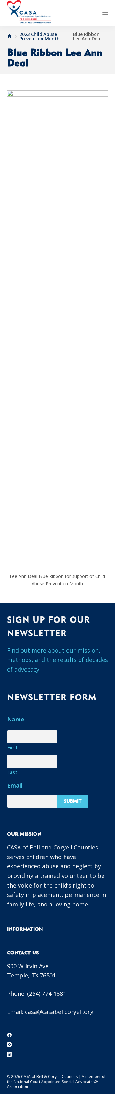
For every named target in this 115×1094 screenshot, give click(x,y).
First (12, 747)
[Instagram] (9, 1044)
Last (12, 772)
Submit (72, 801)
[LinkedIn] (9, 1054)
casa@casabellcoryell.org (59, 1012)
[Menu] (105, 13)
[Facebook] (9, 1035)
